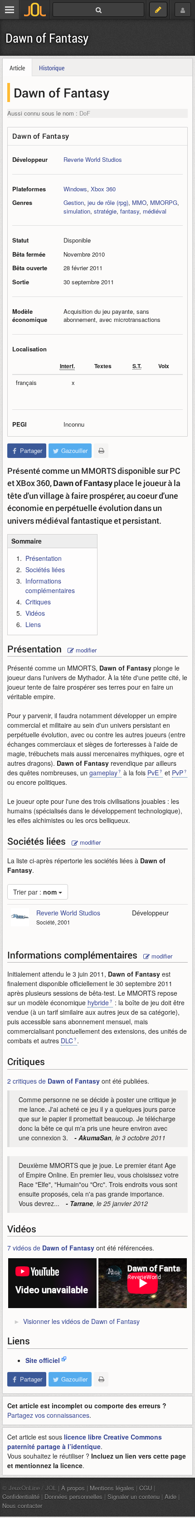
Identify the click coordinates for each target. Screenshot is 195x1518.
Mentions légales (112, 1488)
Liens (33, 624)
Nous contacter (22, 1505)
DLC (67, 1040)
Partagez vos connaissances (48, 1415)
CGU (145, 1488)
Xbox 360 (103, 189)
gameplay (103, 772)
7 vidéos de (50, 1247)
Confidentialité (20, 1496)
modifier (85, 650)
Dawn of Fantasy (46, 37)
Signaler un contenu (133, 1496)
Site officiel (42, 1360)
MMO (139, 202)
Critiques (38, 601)
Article (17, 67)
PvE (153, 772)
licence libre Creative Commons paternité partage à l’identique (84, 1441)
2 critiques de (53, 1080)
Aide (170, 1496)
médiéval (154, 211)
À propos (73, 1488)
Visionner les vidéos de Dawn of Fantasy (81, 1321)
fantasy (129, 211)
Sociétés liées (45, 569)
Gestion (73, 202)
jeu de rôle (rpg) (108, 202)
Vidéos (35, 613)
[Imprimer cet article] (101, 450)
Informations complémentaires (50, 585)
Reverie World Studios (92, 159)
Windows (75, 189)
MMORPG (163, 202)
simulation (76, 211)
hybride (98, 1002)
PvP (177, 772)
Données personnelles (73, 1496)
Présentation (43, 558)
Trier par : (35, 891)
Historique (51, 67)
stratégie (105, 211)
